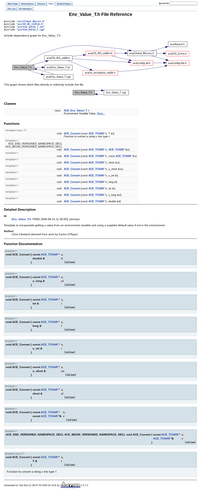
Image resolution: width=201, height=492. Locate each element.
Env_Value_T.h (21, 219)
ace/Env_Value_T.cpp (31, 29)
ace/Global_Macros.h (31, 21)
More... (101, 113)
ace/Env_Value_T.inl (31, 27)
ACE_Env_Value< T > (77, 110)
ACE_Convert (72, 133)
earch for (164, 3)
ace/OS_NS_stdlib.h (30, 24)
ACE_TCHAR (96, 133)
